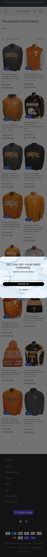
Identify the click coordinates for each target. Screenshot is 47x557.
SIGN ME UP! (23, 284)
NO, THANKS (23, 289)
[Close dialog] (45, 259)
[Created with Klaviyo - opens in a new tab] (23, 299)
